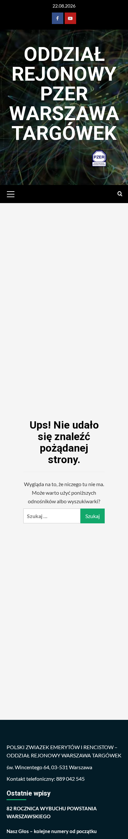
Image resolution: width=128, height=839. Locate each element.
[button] (10, 193)
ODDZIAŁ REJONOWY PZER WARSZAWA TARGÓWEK (64, 93)
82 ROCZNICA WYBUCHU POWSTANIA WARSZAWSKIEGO (52, 812)
